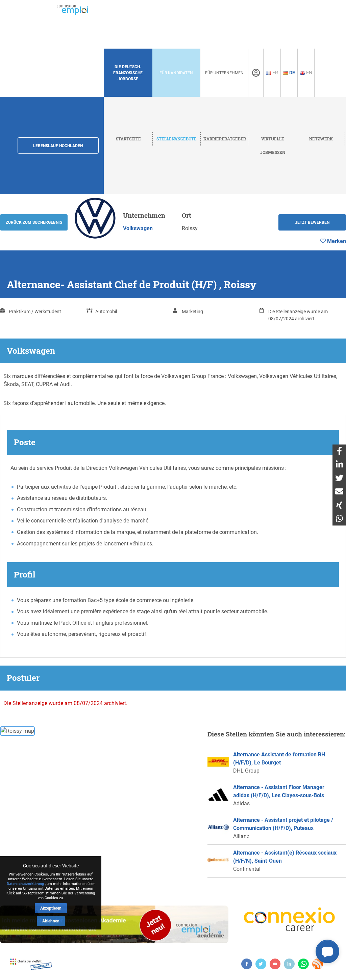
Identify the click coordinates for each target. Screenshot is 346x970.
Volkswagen (138, 228)
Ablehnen (50, 921)
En (308, 72)
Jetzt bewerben (312, 222)
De (291, 72)
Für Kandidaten (176, 73)
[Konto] (256, 73)
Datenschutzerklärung (25, 884)
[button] (327, 951)
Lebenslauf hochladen (58, 145)
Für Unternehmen (224, 73)
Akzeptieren (50, 908)
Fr (274, 72)
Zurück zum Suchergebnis (34, 222)
